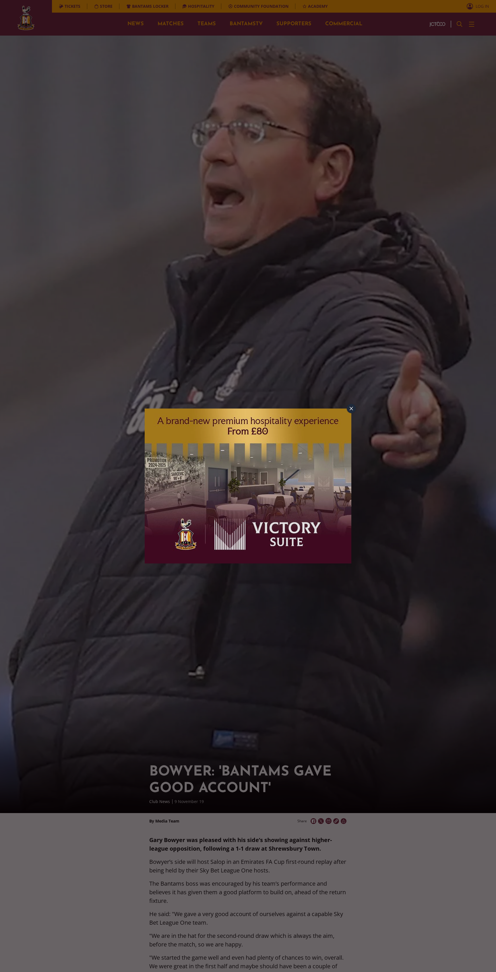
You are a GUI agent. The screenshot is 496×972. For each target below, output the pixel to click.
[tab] (351, 408)
